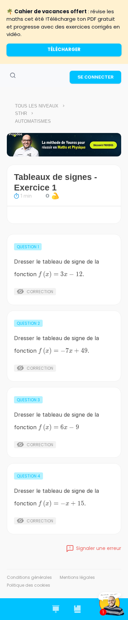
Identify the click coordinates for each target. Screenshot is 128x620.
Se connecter (95, 77)
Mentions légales (77, 577)
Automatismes (33, 121)
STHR (21, 113)
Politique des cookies (28, 585)
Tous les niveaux (36, 105)
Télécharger (64, 49)
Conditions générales (29, 577)
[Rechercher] (12, 75)
